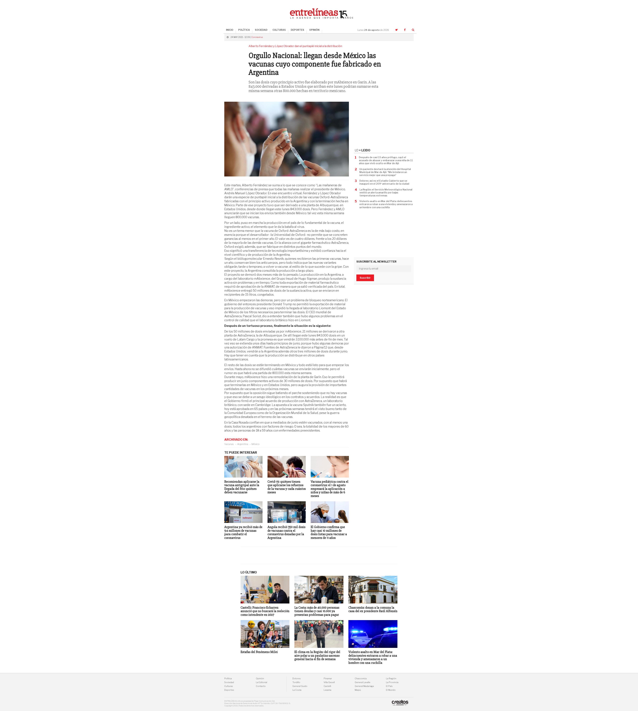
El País (389, 686)
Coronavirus (257, 37)
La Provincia (392, 682)
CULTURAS (279, 29)
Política (228, 678)
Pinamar (328, 678)
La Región (391, 678)
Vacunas (229, 444)
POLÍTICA (244, 29)
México (256, 444)
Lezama (327, 690)
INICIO (229, 29)
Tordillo (296, 682)
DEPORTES (297, 29)
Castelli (327, 686)
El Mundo (391, 690)
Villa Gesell (329, 682)
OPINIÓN (314, 29)
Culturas (228, 686)
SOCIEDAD (261, 29)
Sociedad (229, 682)
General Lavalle (362, 682)
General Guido (299, 686)
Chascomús (361, 678)
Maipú (358, 690)
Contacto (261, 686)
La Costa (296, 690)
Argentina (242, 444)
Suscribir (365, 277)
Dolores (296, 678)
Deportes (229, 690)
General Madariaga (364, 686)
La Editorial (261, 682)
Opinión (260, 678)
